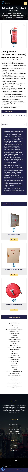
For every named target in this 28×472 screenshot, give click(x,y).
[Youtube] (16, 461)
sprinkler (14, 381)
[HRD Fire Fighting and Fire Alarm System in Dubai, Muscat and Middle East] (5, 2)
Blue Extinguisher (14, 326)
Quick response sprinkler (14, 375)
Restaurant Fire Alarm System (15, 433)
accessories (14, 322)
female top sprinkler (14, 341)
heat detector (14, 365)
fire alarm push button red (14, 347)
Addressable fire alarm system (14, 435)
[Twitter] (10, 461)
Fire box (14, 351)
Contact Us (15, 445)
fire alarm (14, 343)
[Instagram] (13, 461)
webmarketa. (21, 466)
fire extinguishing (12, 107)
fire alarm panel (14, 345)
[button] (24, 25)
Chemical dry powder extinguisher (14, 106)
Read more (15, 239)
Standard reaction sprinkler (14, 383)
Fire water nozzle (14, 359)
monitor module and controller (14, 371)
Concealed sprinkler (14, 333)
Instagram (15, 448)
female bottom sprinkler (14, 339)
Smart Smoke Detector (14, 431)
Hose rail (14, 369)
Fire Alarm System (14, 349)
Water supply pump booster (14, 387)
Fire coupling (14, 353)
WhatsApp (15, 450)
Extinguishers (4, 107)
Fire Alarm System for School (15, 427)
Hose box (14, 367)
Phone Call (15, 447)
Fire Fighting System (15, 424)
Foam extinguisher (14, 361)
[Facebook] (8, 461)
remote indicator (14, 377)
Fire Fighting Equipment (14, 357)
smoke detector (14, 379)
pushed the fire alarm (14, 373)
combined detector (14, 331)
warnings (14, 385)
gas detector (14, 363)
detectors (14, 335)
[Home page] (3, 13)
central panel (14, 327)
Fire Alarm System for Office (14, 429)
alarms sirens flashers (14, 324)
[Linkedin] (18, 461)
